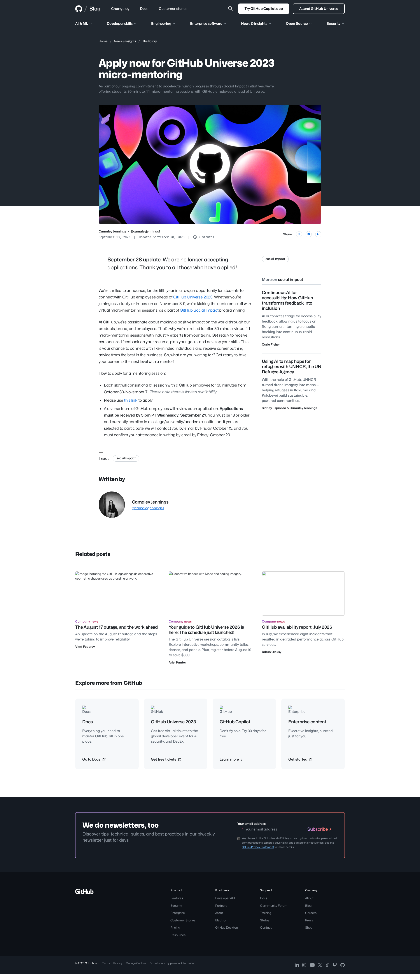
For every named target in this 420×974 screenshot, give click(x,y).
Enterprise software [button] (206, 23)
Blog (95, 8)
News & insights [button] (254, 23)
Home (103, 41)
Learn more (230, 759)
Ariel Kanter (177, 662)
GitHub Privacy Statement (258, 847)
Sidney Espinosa (274, 408)
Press (309, 920)
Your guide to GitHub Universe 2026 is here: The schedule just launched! (206, 629)
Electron (221, 920)
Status (264, 920)
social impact (126, 458)
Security (176, 905)
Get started (298, 759)
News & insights (125, 41)
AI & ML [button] (81, 23)
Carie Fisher (271, 344)
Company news (86, 621)
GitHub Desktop (226, 927)
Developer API (225, 898)
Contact (266, 927)
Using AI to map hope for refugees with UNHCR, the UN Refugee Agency (291, 366)
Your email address (251, 823)
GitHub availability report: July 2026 (297, 627)
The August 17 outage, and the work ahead (116, 627)
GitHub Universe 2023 (192, 297)
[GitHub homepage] (78, 8)
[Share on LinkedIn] (318, 234)
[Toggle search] (230, 8)
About (309, 898)
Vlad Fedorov (85, 646)
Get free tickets (164, 759)
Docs (263, 898)
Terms (106, 963)
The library (149, 41)
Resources (178, 935)
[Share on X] (299, 234)
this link (130, 400)
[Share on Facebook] (309, 234)
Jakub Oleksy (271, 652)
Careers (311, 913)
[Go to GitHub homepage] (84, 893)
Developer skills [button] (120, 23)
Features (176, 898)
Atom (219, 913)
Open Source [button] (297, 23)
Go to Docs (91, 759)
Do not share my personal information (172, 963)
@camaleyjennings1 (145, 231)
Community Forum (273, 905)
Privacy (117, 963)
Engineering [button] (161, 23)
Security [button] (333, 23)
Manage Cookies (136, 963)
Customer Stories (182, 920)
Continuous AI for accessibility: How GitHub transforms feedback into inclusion (287, 300)
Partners (221, 905)
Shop (308, 927)
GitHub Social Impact (199, 310)
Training (265, 913)
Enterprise (177, 913)
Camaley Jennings (112, 231)
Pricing (175, 927)
